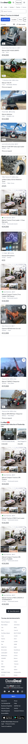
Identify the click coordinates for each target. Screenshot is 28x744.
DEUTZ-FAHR (17, 633)
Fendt (2, 641)
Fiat (2, 644)
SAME (15, 644)
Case (2, 636)
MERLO (3, 666)
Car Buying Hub (5, 703)
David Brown (17, 650)
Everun (15, 675)
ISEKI (2, 669)
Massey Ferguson (5, 622)
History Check (5, 708)
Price (20, 19)
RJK (2, 664)
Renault (16, 652)
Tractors (18, 7)
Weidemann (4, 655)
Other (15, 622)
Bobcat (15, 658)
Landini (15, 641)
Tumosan (16, 664)
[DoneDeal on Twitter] (9, 691)
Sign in (13, 696)
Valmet (15, 669)
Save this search (14, 611)
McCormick (4, 650)
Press (15, 701)
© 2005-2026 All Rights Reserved (9, 721)
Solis (2, 661)
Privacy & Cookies (10, 723)
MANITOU (4, 647)
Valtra (15, 627)
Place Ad (18, 2)
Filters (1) (6, 19)
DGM (15, 647)
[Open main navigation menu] (24, 2)
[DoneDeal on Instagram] (22, 691)
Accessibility (5, 713)
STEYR (3, 675)
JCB (2, 627)
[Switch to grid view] (14, 24)
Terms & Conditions (6, 726)
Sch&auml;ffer (17, 672)
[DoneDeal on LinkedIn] (18, 691)
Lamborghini (4, 652)
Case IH (16, 630)
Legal (2, 723)
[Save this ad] (24, 29)
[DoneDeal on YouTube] (13, 691)
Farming (12, 7)
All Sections (4, 7)
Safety (16, 708)
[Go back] (2, 7)
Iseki (15, 666)
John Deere (17, 624)
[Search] (2, 11)
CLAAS (15, 636)
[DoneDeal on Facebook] (5, 691)
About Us (4, 701)
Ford (2, 630)
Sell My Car (17, 706)
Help (15, 703)
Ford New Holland (5, 633)
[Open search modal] (13, 2)
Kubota (3, 638)
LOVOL (16, 655)
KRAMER (3, 658)
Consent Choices (19, 710)
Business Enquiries (6, 706)
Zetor (15, 638)
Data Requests (5, 710)
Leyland (16, 661)
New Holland (4, 624)
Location (14, 19)
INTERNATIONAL (5, 672)
